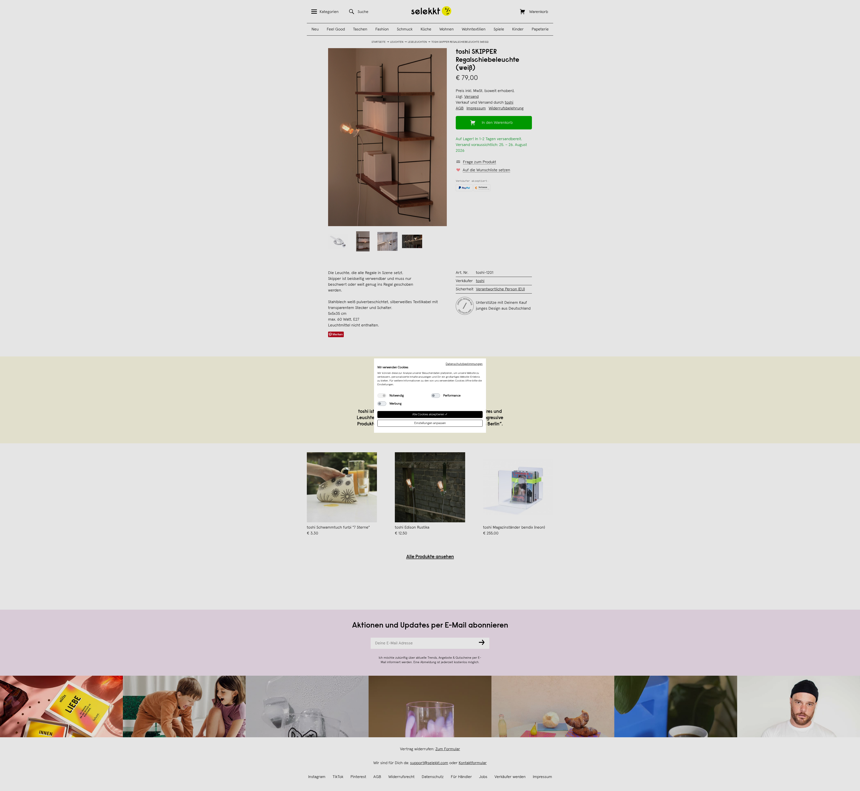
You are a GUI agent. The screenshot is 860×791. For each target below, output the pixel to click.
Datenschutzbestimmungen (464, 363)
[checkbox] (381, 395)
